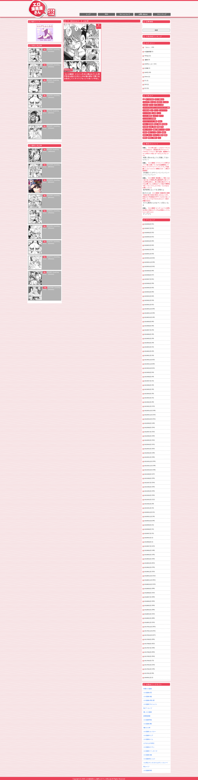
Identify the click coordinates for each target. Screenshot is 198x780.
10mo (146, 76)
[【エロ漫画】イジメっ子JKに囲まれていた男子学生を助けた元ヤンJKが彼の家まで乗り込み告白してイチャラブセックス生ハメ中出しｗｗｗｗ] (82, 48)
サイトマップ (161, 14)
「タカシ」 (147, 47)
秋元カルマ (68, 70)
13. (145, 80)
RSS (106, 14)
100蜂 (146, 68)
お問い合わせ (143, 14)
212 (145, 88)
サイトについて (125, 14)
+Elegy (146, 55)
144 (145, 84)
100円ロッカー (149, 64)
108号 (146, 72)
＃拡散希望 (147, 51)
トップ (88, 14)
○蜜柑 (146, 59)
